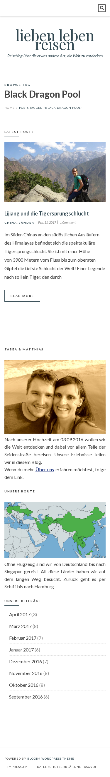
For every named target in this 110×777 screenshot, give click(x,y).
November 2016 (26, 673)
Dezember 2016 (25, 661)
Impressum (17, 766)
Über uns (44, 469)
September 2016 (26, 696)
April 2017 (20, 614)
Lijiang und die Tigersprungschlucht (46, 213)
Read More (22, 296)
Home (9, 107)
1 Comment (68, 222)
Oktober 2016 (23, 685)
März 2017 (20, 626)
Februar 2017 (22, 638)
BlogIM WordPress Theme (50, 758)
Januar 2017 (21, 649)
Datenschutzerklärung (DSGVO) (66, 766)
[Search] (102, 8)
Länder (26, 222)
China (10, 222)
